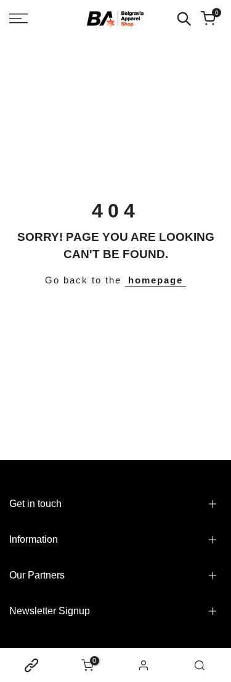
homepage (155, 280)
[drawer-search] (184, 19)
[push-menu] (18, 18)
